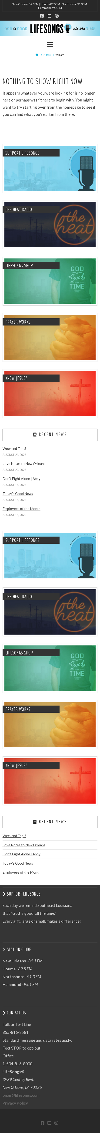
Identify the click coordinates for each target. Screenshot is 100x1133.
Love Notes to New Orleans (24, 463)
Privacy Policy (15, 1103)
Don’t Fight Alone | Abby (21, 478)
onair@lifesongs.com (21, 1095)
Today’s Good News (18, 493)
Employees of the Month (21, 509)
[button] (50, 44)
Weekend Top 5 (14, 448)
